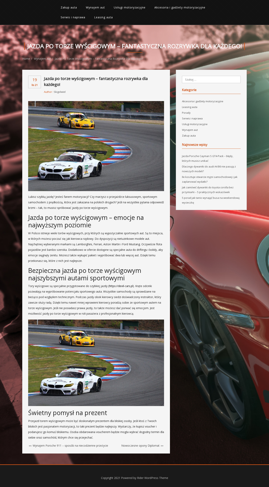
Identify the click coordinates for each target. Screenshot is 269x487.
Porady (186, 112)
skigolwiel (60, 92)
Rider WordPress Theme (152, 478)
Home (26, 58)
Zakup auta (69, 7)
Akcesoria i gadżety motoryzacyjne (179, 7)
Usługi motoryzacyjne (130, 7)
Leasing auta (103, 17)
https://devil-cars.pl (121, 286)
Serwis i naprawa (73, 17)
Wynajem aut (95, 7)
